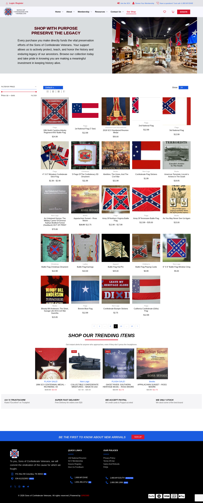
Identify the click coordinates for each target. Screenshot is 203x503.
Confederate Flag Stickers (146, 174)
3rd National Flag (176, 130)
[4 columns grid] (59, 91)
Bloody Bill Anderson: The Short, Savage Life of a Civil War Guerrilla (54, 311)
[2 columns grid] (47, 91)
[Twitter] (15, 487)
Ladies (85, 264)
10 (121, 326)
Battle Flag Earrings (85, 267)
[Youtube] (24, 487)
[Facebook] (11, 487)
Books (115, 171)
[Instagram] (19, 487)
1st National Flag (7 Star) (85, 129)
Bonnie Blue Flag (85, 309)
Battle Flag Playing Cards (146, 267)
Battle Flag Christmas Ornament (54, 267)
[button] (14, 3)
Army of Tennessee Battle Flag (146, 218)
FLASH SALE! (51, 381)
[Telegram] (28, 487)
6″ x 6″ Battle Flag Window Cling (176, 267)
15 (132, 326)
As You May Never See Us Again (176, 218)
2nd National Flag (146, 126)
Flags (55, 127)
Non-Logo (146, 171)
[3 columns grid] (53, 91)
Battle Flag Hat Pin (116, 267)
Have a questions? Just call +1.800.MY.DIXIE (176, 3)
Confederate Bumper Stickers (115, 309)
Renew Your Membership (144, 3)
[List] (64, 91)
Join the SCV (125, 3)
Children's (146, 264)
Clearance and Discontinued (115, 127)
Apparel (116, 264)
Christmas (85, 171)
